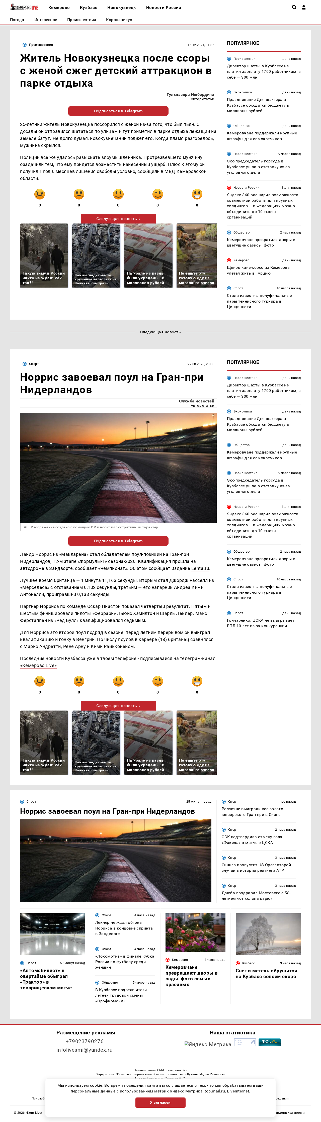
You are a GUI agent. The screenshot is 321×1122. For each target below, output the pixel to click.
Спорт (238, 288)
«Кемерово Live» (38, 665)
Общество (241, 126)
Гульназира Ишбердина (190, 94)
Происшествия (41, 45)
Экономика (242, 92)
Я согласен (160, 1102)
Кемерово (241, 260)
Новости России (246, 187)
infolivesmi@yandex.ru (84, 1050)
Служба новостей (196, 401)
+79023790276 (85, 1041)
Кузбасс (248, 963)
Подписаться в (118, 111)
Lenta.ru (200, 568)
